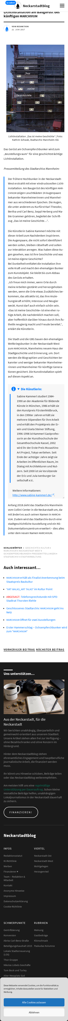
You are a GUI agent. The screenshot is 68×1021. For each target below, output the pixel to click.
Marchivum (10, 550)
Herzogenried (41, 871)
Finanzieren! (20, 812)
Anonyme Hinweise (14, 890)
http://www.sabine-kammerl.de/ (32, 495)
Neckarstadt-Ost (42, 855)
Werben (8, 866)
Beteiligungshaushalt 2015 (18, 946)
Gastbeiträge (41, 935)
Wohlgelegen (41, 866)
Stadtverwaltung (30, 556)
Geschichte (32, 547)
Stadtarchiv (11, 556)
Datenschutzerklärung (16, 901)
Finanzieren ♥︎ (11, 871)
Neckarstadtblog (36, 5)
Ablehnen (34, 1012)
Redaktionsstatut (13, 855)
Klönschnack (41, 940)
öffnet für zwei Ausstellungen (30, 619)
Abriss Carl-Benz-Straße (16, 940)
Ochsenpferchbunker (17, 553)
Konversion (10, 935)
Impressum (10, 896)
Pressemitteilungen (44, 553)
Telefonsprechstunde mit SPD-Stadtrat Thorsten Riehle (32, 599)
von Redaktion (20, 26)
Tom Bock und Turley (15, 970)
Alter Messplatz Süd (14, 975)
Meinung (38, 930)
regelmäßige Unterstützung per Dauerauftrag (27, 787)
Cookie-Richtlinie (13, 906)
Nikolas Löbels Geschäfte (17, 965)
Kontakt (8, 885)
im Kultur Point (29, 589)
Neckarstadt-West (30, 550)
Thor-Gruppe (11, 959)
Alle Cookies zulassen (34, 1002)
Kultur (45, 547)
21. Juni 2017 (18, 29)
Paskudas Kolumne (44, 946)
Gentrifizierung (12, 930)
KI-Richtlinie (10, 861)
